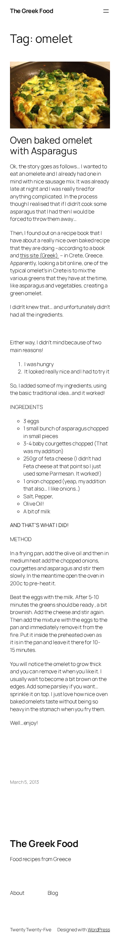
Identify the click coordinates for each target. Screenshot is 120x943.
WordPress (99, 929)
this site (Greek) (39, 255)
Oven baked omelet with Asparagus (51, 145)
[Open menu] (106, 11)
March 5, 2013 (24, 782)
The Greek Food (31, 11)
